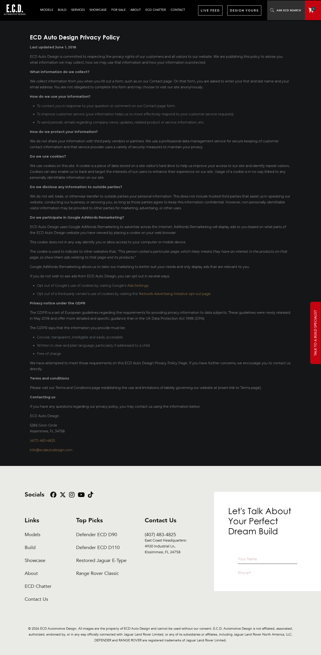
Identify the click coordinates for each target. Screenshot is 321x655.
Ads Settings (137, 285)
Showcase (35, 560)
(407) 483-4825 (42, 440)
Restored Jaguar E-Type (101, 560)
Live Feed (210, 10)
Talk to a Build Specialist (315, 333)
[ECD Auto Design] (14, 18)
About (31, 573)
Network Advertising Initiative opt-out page (175, 294)
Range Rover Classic (97, 573)
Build (30, 547)
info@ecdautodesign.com (51, 450)
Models (32, 535)
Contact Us (36, 599)
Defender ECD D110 (98, 547)
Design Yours (244, 10)
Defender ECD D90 (96, 535)
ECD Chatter (38, 586)
